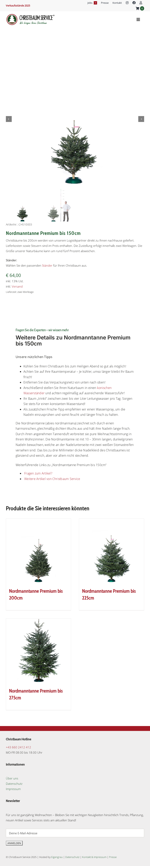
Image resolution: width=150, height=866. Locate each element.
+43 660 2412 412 (18, 747)
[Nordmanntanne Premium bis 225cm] (111, 551)
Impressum (13, 789)
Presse (113, 857)
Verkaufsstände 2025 (18, 5)
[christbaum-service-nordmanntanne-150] (75, 119)
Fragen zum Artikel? (37, 473)
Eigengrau (57, 857)
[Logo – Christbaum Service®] (30, 15)
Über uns (12, 778)
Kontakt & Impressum (94, 857)
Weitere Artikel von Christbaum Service (51, 479)
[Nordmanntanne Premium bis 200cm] (38, 551)
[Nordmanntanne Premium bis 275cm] (38, 651)
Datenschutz (14, 784)
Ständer (47, 265)
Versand (17, 286)
